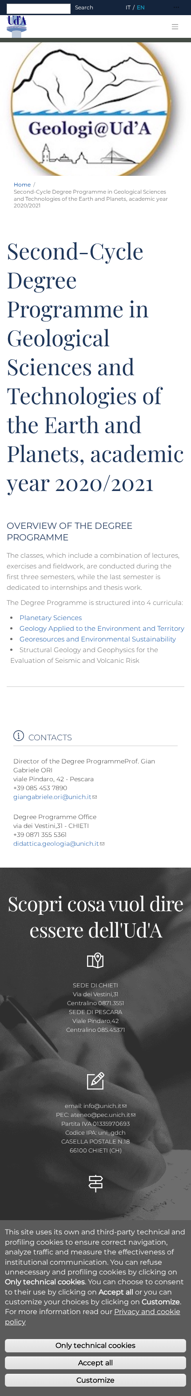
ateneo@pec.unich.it (100, 1114)
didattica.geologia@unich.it (56, 844)
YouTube (95, 1214)
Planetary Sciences (51, 617)
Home (22, 184)
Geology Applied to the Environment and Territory (102, 628)
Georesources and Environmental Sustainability (98, 639)
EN (141, 7)
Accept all (95, 1363)
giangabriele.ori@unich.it (52, 797)
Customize (95, 1380)
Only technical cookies (95, 1345)
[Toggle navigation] (176, 7)
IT (128, 7)
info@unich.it (102, 1105)
